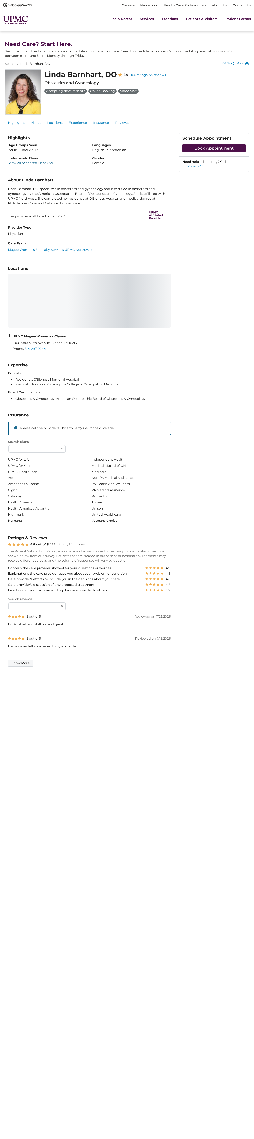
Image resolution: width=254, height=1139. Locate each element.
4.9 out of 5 (39, 544)
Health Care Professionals (185, 5)
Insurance (101, 123)
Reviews (122, 123)
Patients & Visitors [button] (202, 19)
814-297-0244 (193, 166)
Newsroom (149, 5)
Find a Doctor (120, 19)
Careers (128, 5)
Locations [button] (170, 19)
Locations (55, 123)
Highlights (16, 123)
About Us (219, 5)
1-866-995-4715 (19, 5)
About (36, 123)
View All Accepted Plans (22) (31, 163)
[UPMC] (15, 20)
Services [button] (147, 19)
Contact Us (242, 5)
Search (10, 64)
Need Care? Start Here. (38, 44)
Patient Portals (238, 19)
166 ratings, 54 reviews (148, 75)
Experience (78, 123)
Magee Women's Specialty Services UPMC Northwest (50, 250)
